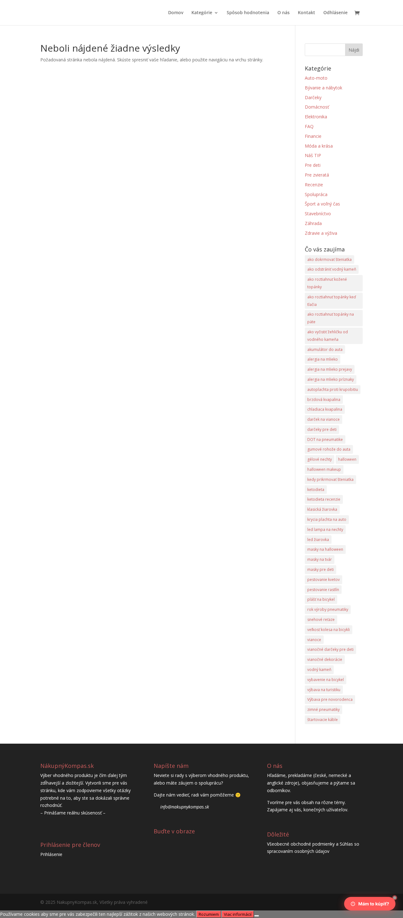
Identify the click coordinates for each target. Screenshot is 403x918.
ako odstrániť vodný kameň (331, 269)
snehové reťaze (321, 619)
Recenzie (314, 185)
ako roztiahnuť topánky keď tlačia (331, 300)
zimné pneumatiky (323, 709)
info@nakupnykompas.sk (184, 807)
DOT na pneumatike (325, 439)
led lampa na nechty (325, 529)
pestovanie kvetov (323, 579)
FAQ (309, 126)
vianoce (314, 639)
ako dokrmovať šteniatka (329, 259)
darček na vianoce (323, 419)
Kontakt (306, 12)
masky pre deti (320, 569)
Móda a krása (319, 146)
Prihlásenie (51, 854)
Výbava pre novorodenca (330, 699)
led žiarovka (318, 539)
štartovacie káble (322, 719)
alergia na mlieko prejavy (329, 369)
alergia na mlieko (322, 359)
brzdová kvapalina (323, 399)
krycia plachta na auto (326, 519)
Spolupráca (316, 194)
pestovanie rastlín (323, 589)
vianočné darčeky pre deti (330, 649)
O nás (283, 12)
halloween (347, 459)
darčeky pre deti (322, 429)
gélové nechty (319, 459)
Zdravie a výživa (321, 233)
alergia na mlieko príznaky (330, 379)
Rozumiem (209, 914)
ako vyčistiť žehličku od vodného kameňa (327, 335)
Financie (313, 136)
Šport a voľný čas (322, 204)
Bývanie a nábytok (323, 88)
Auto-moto (316, 78)
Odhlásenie (335, 12)
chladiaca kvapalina (324, 409)
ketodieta (315, 489)
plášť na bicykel (321, 599)
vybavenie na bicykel (325, 679)
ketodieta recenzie (323, 499)
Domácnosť (317, 107)
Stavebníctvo (318, 214)
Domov (175, 12)
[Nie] (256, 916)
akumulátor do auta (325, 349)
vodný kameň (319, 669)
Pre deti (313, 165)
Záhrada (313, 223)
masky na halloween (325, 549)
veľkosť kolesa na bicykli (328, 629)
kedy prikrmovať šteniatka (330, 479)
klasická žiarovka (322, 509)
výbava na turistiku (323, 689)
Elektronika (316, 117)
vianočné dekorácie (324, 659)
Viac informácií (238, 914)
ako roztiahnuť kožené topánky (327, 283)
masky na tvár (319, 559)
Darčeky (313, 97)
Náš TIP (313, 155)
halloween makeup (324, 469)
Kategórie (201, 12)
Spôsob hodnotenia (248, 12)
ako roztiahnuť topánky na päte (330, 318)
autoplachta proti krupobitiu (332, 389)
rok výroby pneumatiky (327, 609)
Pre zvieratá (317, 175)
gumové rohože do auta (328, 449)
